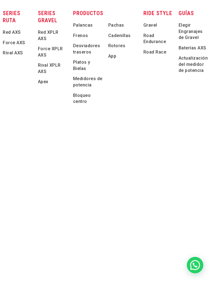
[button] (195, 265)
